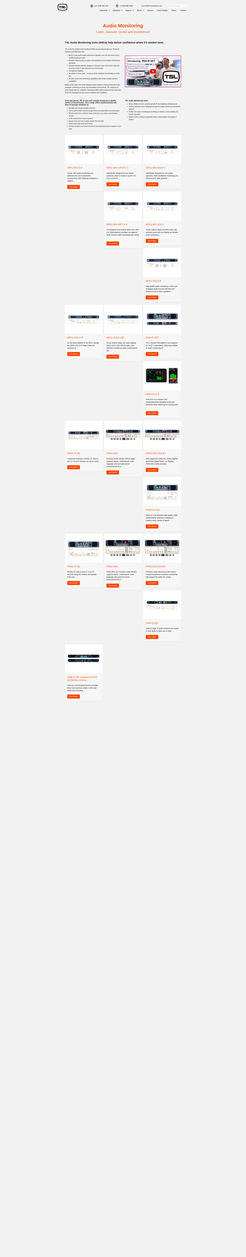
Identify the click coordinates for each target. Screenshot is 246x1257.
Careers (150, 10)
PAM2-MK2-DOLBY (156, 566)
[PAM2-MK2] (123, 548)
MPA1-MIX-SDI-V (155, 224)
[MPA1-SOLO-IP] (84, 319)
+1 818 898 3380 (126, 6)
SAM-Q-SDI (152, 623)
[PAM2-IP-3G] (84, 548)
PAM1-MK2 (112, 453)
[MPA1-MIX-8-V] (84, 149)
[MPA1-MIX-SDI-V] (162, 206)
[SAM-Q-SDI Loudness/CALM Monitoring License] (84, 659)
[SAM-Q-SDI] (162, 605)
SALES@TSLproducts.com (151, 6)
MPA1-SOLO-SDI (115, 337)
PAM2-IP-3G (73, 566)
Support (128, 10)
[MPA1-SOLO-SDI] (123, 319)
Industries (103, 10)
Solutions (116, 10)
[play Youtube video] (153, 71)
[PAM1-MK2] (123, 435)
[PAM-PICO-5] (162, 376)
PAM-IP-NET (152, 337)
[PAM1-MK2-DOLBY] (162, 435)
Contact (183, 10)
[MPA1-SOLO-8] (162, 263)
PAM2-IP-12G (153, 510)
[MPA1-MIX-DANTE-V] (123, 149)
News (174, 10)
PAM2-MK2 (112, 566)
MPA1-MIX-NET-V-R (116, 224)
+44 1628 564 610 (101, 6)
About (139, 10)
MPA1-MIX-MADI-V (156, 167)
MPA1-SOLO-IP (75, 337)
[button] (109, 10)
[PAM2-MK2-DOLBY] (162, 548)
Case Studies (162, 10)
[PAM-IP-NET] (162, 319)
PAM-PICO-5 (152, 394)
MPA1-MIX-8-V (75, 167)
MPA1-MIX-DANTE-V (117, 167)
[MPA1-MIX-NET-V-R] (123, 206)
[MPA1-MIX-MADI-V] (162, 149)
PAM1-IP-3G (73, 453)
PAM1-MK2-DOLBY (156, 453)
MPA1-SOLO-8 (153, 281)
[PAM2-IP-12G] (162, 491)
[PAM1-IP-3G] (84, 435)
